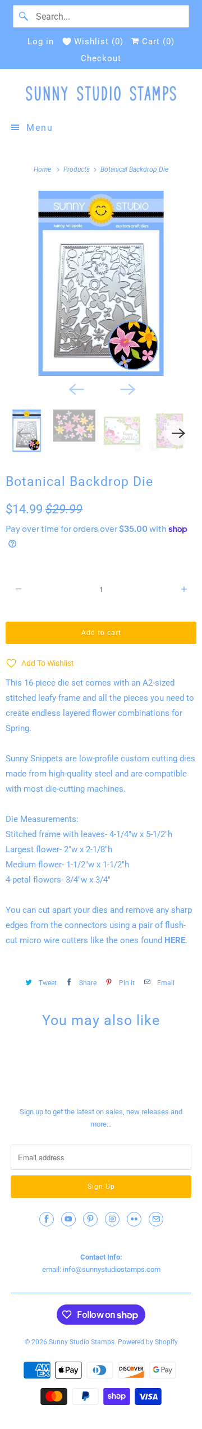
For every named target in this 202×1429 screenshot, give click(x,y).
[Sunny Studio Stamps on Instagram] (112, 1219)
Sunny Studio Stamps (81, 1342)
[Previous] (75, 388)
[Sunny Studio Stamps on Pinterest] (90, 1219)
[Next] (126, 388)
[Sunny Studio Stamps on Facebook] (46, 1219)
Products (77, 169)
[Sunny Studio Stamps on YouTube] (68, 1219)
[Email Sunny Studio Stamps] (156, 1219)
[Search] (24, 16)
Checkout (101, 58)
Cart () (157, 41)
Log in (40, 41)
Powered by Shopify (148, 1342)
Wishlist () (98, 41)
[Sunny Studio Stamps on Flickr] (134, 1219)
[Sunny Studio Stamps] (101, 93)
